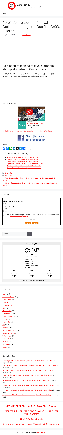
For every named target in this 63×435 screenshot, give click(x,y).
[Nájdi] (29, 234)
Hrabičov (5, 302)
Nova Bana (8, 175)
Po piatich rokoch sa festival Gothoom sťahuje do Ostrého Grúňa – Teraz (27, 131)
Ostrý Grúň (6, 322)
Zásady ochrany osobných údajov (19, 216)
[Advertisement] (31, 50)
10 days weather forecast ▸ (31, 280)
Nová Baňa (8, 173)
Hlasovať (27, 223)
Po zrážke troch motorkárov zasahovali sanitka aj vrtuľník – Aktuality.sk (25, 380)
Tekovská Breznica (8, 333)
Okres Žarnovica (7, 316)
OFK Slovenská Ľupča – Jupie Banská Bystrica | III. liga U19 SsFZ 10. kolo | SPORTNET (30, 365)
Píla (3, 325)
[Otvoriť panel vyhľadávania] (59, 13)
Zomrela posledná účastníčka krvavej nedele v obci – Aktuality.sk (27, 361)
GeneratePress (41, 432)
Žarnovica (5, 344)
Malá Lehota (6, 311)
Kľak (3, 308)
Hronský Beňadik (8, 305)
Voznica (5, 341)
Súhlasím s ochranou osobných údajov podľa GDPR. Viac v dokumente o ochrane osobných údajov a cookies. (32, 215)
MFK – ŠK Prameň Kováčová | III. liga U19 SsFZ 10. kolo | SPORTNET (28, 370)
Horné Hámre (6, 300)
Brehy (4, 294)
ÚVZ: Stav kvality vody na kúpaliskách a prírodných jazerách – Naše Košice (27, 390)
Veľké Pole (5, 339)
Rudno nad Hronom (8, 330)
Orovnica (5, 319)
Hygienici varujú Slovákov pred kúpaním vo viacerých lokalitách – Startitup (26, 395)
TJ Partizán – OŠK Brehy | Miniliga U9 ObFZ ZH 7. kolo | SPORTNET (27, 375)
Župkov (4, 347)
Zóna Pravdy (23, 5)
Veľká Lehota (6, 336)
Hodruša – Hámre (8, 297)
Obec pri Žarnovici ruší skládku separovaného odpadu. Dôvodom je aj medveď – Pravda (31, 385)
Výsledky (35, 223)
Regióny (5, 327)
